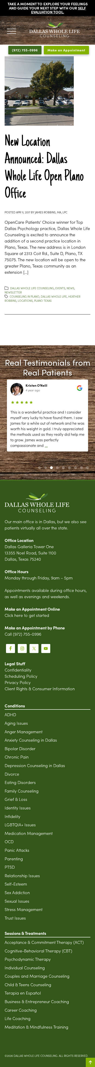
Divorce (12, 774)
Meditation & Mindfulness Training (36, 1027)
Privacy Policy (18, 682)
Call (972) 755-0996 (23, 634)
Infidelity (12, 816)
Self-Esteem (16, 884)
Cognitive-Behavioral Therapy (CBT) (38, 951)
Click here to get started (27, 615)
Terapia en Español (23, 993)
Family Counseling (22, 791)
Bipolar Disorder (20, 748)
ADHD (10, 714)
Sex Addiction (17, 892)
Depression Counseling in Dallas (35, 765)
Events (60, 288)
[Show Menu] (11, 30)
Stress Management (23, 909)
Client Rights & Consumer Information (40, 688)
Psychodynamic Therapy (28, 959)
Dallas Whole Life (54, 296)
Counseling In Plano (24, 296)
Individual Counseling (25, 968)
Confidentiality (18, 670)
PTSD (10, 867)
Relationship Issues (22, 875)
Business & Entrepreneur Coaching (37, 1001)
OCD (9, 841)
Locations (25, 300)
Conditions (15, 706)
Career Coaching (21, 1010)
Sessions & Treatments (25, 933)
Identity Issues (18, 808)
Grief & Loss (16, 799)
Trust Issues (15, 918)
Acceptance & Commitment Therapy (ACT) (44, 942)
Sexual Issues (17, 901)
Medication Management (29, 833)
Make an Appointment (66, 50)
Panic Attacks (17, 850)
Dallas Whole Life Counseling (32, 288)
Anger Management (23, 731)
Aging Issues (16, 723)
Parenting (14, 859)
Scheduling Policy (21, 676)
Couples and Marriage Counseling (37, 976)
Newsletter (13, 292)
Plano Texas (43, 300)
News (70, 288)
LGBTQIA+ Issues (20, 824)
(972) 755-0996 (25, 50)
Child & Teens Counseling (28, 984)
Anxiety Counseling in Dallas (31, 740)
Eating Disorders (20, 782)
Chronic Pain (17, 757)
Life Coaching (17, 1018)
